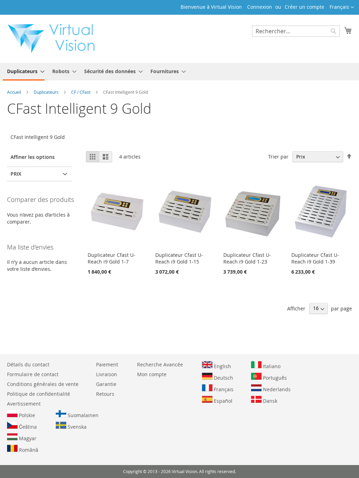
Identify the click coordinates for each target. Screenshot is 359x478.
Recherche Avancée (160, 364)
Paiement (107, 364)
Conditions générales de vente (43, 384)
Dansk (269, 401)
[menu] (179, 71)
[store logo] (54, 38)
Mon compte (152, 374)
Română (28, 450)
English (221, 366)
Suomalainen (82, 415)
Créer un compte (304, 6)
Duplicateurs (47, 92)
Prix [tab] (16, 173)
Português (274, 377)
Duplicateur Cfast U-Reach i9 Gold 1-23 (247, 258)
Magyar (27, 438)
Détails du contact (28, 364)
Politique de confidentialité (38, 394)
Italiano (271, 366)
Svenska (76, 426)
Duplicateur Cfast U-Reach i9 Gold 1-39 (315, 258)
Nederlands (276, 389)
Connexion (259, 6)
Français (222, 389)
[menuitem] (24, 71)
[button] (342, 7)
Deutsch (222, 377)
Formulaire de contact (33, 374)
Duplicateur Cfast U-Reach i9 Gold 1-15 (179, 258)
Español (222, 401)
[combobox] (296, 31)
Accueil (14, 92)
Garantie (106, 384)
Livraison (106, 374)
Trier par (278, 156)
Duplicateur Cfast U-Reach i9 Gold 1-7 (111, 258)
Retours (105, 394)
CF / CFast (81, 92)
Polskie (26, 415)
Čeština (27, 426)
